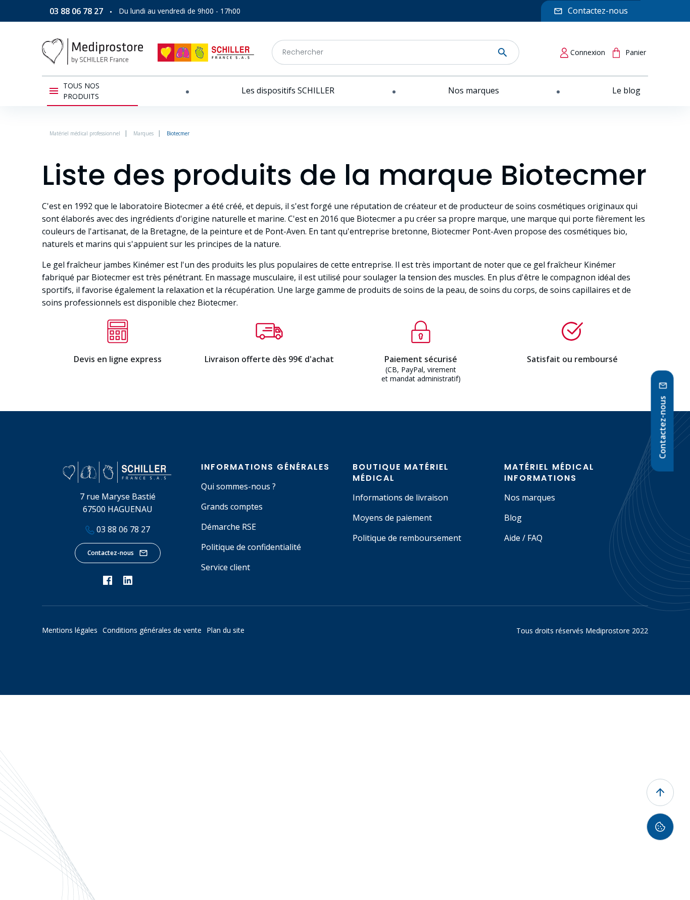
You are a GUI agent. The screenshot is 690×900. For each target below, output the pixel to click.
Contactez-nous (110, 552)
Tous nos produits (81, 91)
